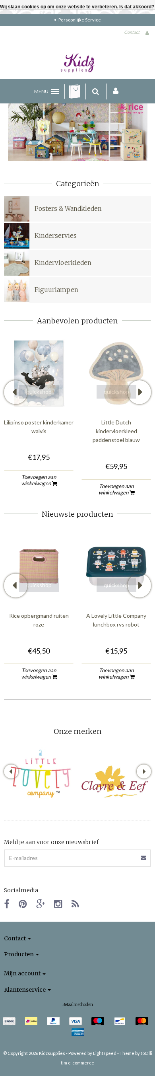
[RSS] (75, 903)
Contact (132, 32)
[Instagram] (58, 903)
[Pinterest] (23, 903)
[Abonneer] (144, 855)
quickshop (39, 391)
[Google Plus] (40, 903)
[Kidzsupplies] (77, 63)
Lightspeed (104, 1053)
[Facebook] (7, 903)
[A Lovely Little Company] (41, 774)
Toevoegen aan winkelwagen (38, 480)
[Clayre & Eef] (114, 781)
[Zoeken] (95, 91)
